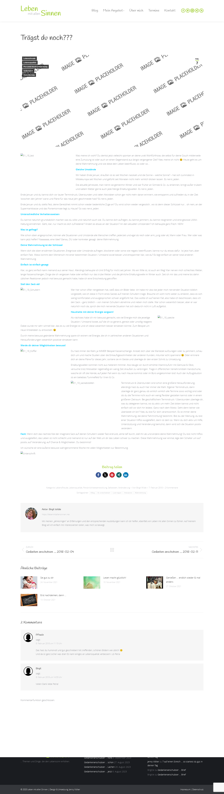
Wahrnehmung (140, 493)
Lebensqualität (29, 63)
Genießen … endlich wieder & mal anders (183, 579)
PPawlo (40, 635)
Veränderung (29, 75)
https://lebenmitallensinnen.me (55, 514)
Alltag (93, 493)
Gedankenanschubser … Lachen (99, 766)
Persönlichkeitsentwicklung (35, 67)
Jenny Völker (153, 761)
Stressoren (128, 493)
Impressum (185, 789)
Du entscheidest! (104, 493)
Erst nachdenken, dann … (53, 595)
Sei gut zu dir (47, 577)
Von (139, 487)
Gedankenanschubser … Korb (98, 757)
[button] (98, 475)
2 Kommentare (171, 487)
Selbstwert (28, 71)
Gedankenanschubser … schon (99, 762)
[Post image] (29, 582)
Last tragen (117, 493)
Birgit (38, 668)
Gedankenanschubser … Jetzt (98, 771)
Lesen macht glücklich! (114, 577)
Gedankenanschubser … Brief (172, 769)
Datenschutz (197, 789)
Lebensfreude (29, 58)
